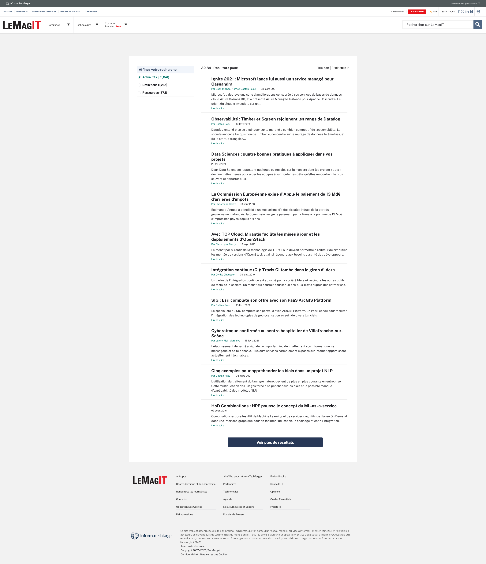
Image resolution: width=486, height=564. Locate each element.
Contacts (181, 499)
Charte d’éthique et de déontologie (195, 484)
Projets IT (22, 11)
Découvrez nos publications (463, 3)
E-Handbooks (278, 476)
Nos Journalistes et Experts (239, 506)
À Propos (181, 476)
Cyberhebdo (91, 11)
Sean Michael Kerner (227, 88)
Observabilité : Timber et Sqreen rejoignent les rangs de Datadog (275, 118)
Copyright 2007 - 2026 (193, 550)
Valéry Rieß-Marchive (228, 340)
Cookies (7, 11)
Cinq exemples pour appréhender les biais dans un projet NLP (272, 370)
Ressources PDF (70, 11)
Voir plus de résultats (275, 442)
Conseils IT (276, 484)
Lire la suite (217, 108)
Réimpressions (184, 514)
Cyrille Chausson (225, 274)
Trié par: (324, 68)
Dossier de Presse (233, 514)
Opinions (275, 491)
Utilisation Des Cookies (189, 506)
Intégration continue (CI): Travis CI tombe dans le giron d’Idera (273, 269)
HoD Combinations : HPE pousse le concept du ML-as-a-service (274, 405)
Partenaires (229, 484)
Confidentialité (189, 554)
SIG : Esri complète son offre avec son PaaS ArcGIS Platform (271, 300)
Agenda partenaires (44, 11)
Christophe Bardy (226, 204)
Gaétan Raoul (248, 88)
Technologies (230, 491)
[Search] (477, 24)
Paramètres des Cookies (214, 554)
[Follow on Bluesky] (471, 11)
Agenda (227, 499)
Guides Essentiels (280, 499)
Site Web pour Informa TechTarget (242, 476)
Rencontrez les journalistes (191, 491)
